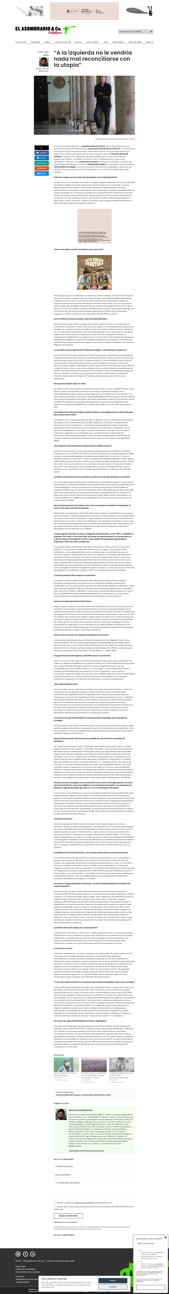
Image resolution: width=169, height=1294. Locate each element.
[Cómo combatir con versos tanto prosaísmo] (66, 1064)
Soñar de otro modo (102, 1095)
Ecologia (20, 42)
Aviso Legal (20, 1266)
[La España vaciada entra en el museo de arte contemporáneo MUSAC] (121, 1064)
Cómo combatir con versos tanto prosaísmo (65, 1074)
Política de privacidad (25, 1269)
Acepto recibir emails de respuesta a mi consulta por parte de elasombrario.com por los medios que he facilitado (153, 1255)
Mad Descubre (135, 42)
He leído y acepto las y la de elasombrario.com (153, 1266)
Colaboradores (22, 1282)
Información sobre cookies (28, 1272)
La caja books (87, 1095)
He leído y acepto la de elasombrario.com (84, 1202)
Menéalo (43, 168)
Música (78, 42)
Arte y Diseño (93, 42)
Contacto (20, 1276)
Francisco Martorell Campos (68, 1095)
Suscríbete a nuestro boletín (149, 1239)
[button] (45, 30)
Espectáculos (61, 42)
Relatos (149, 42)
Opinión (34, 42)
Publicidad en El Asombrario (28, 1279)
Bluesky (43, 173)
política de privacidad (83, 1202)
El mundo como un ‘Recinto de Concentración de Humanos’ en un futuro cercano (93, 1075)
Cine (105, 42)
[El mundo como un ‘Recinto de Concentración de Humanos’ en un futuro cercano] (94, 1064)
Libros (47, 42)
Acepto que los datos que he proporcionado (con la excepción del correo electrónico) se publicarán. (94, 1207)
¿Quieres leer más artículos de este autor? (86, 1151)
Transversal (118, 42)
